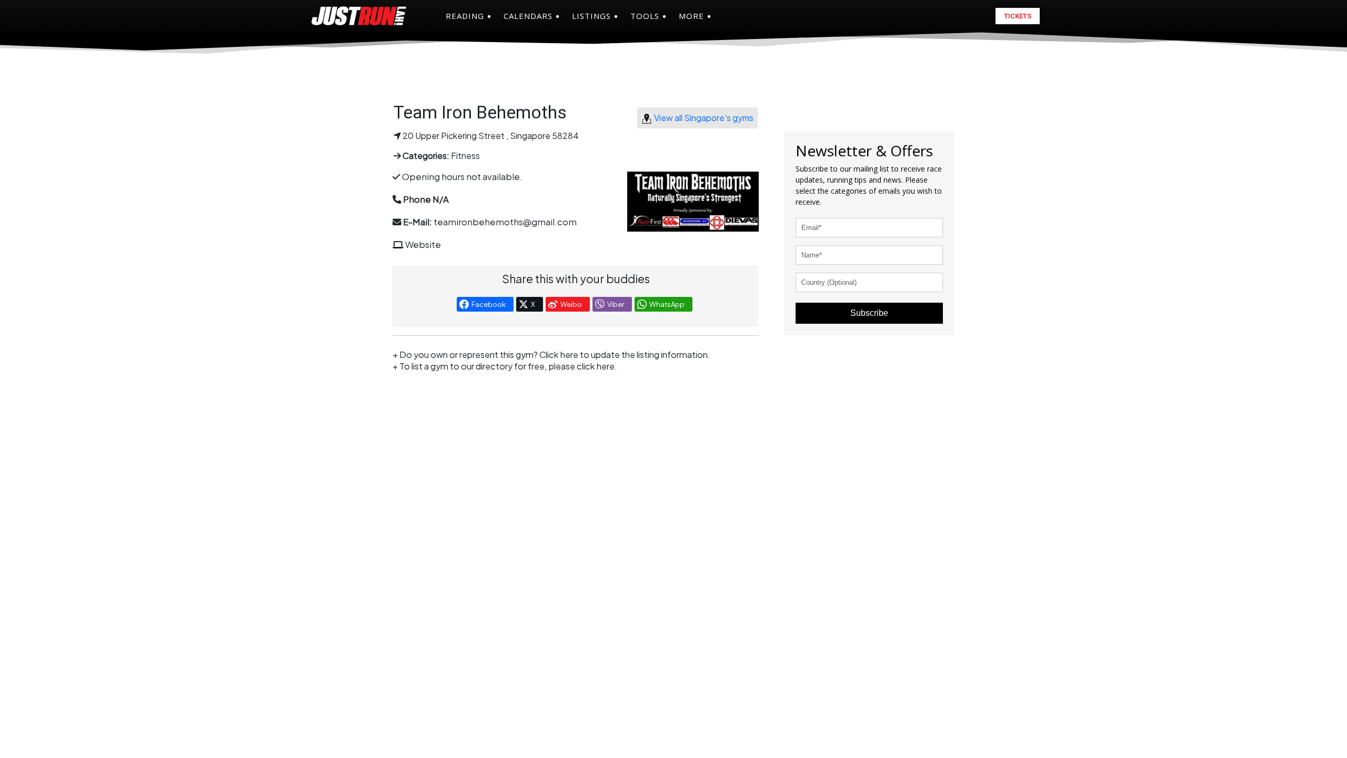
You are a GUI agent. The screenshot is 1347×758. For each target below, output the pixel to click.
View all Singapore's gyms (703, 117)
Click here (558, 354)
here (606, 366)
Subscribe (869, 312)
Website (423, 244)
